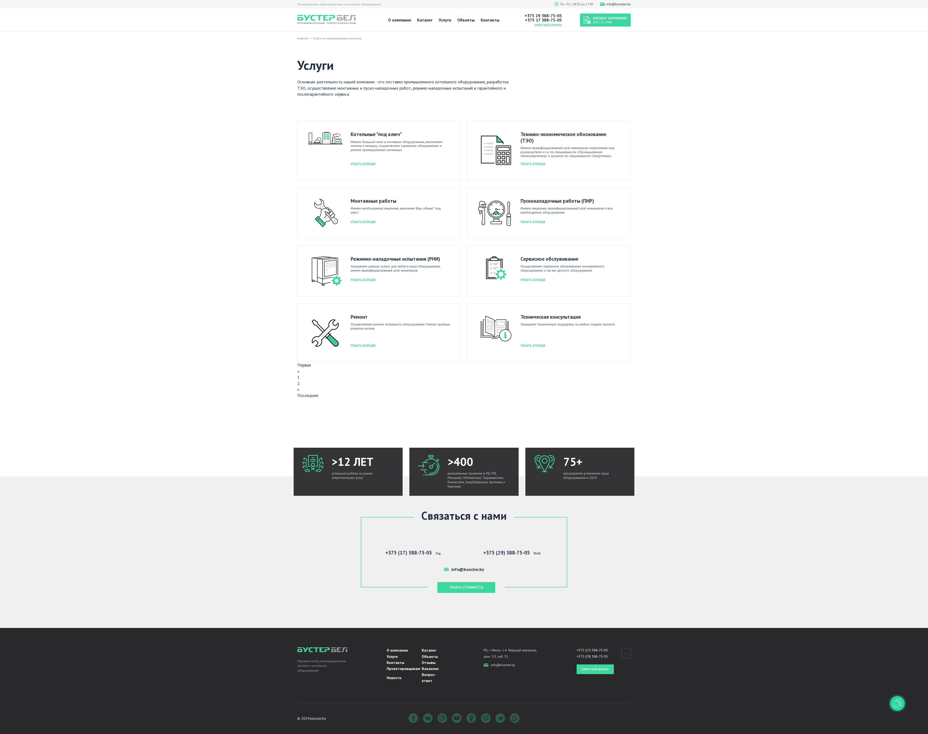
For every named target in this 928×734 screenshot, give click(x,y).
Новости (394, 677)
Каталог (425, 20)
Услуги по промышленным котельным (338, 38)
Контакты (490, 20)
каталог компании (610, 20)
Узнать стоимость (466, 587)
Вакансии (430, 668)
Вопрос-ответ (429, 677)
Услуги (445, 20)
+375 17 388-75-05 (543, 20)
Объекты (466, 20)
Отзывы (428, 662)
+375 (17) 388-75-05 (592, 650)
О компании (399, 20)
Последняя (307, 395)
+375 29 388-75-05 (543, 16)
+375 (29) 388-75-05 (592, 656)
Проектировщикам (403, 668)
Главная (302, 38)
